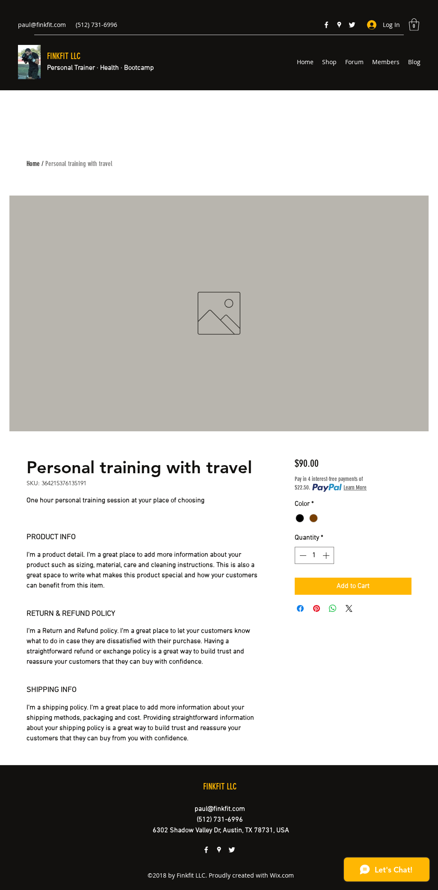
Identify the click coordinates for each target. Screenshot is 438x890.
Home (33, 164)
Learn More (355, 487)
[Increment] (327, 555)
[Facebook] (326, 25)
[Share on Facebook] (300, 608)
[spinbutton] (314, 555)
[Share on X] (349, 608)
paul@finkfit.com (42, 25)
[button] (414, 24)
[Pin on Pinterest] (316, 608)
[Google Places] (339, 25)
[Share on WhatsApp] (333, 608)
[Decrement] (302, 555)
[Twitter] (352, 25)
